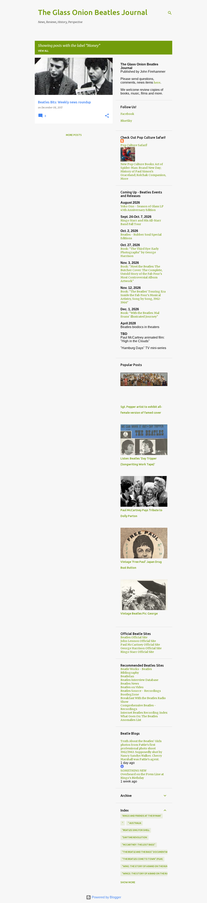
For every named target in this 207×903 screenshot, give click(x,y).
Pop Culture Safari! (133, 145)
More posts (74, 135)
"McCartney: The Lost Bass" (138, 844)
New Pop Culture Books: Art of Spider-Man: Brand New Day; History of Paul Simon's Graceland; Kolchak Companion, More (143, 171)
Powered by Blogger (106, 897)
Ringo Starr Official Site (137, 652)
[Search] (169, 13)
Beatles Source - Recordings (140, 691)
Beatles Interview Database (139, 680)
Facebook (127, 114)
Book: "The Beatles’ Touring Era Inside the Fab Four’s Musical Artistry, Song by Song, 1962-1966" (143, 297)
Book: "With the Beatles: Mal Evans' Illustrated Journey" (139, 314)
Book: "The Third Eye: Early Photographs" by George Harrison (139, 252)
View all (43, 50)
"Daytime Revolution (134, 837)
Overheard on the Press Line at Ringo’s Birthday (142, 776)
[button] (107, 116)
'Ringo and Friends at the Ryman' (141, 816)
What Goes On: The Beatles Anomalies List (139, 718)
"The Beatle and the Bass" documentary (146, 852)
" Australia (134, 823)
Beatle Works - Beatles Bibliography (136, 670)
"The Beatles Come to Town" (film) (142, 859)
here (157, 82)
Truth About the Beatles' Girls (141, 741)
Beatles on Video (132, 687)
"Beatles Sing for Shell (135, 830)
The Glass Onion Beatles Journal (92, 12)
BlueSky (126, 121)
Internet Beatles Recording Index (143, 712)
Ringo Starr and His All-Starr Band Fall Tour (140, 222)
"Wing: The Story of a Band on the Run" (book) (149, 866)
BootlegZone (129, 694)
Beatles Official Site (133, 637)
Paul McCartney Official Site (140, 644)
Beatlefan (127, 676)
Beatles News (129, 683)
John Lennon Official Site (138, 641)
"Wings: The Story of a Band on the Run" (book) (150, 873)
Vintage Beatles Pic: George (139, 613)
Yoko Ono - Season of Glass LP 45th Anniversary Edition (142, 208)
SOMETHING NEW (133, 770)
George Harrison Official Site (141, 648)
